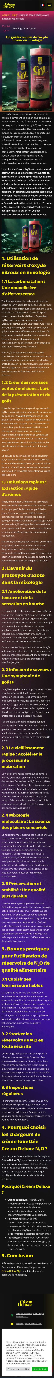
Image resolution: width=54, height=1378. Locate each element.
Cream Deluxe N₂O (11, 1271)
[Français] (43, 5)
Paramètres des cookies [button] (18, 1369)
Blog (14, 15)
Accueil (6, 15)
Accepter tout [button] (40, 1369)
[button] (49, 5)
